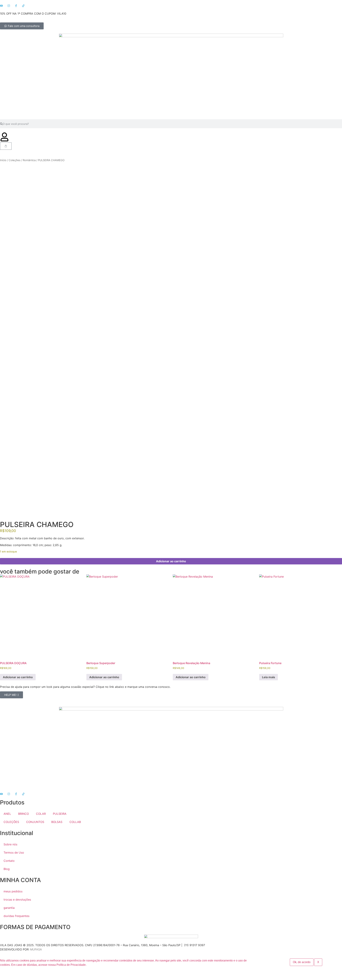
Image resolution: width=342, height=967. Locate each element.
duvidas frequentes (16, 916)
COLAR (41, 813)
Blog (7, 869)
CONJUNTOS (35, 822)
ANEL (7, 813)
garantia (9, 907)
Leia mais (268, 677)
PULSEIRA (59, 813)
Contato (9, 860)
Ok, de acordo (301, 962)
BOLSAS (56, 822)
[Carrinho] (6, 146)
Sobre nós (10, 844)
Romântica (29, 160)
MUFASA (36, 949)
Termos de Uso (14, 852)
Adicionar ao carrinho (171, 561)
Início (3, 160)
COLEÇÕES (11, 822)
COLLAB (75, 822)
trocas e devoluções (17, 899)
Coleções (14, 160)
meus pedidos (13, 891)
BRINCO (23, 813)
